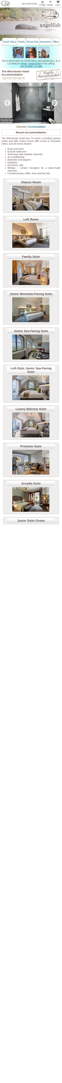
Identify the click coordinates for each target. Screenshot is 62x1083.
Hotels (21, 41)
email (24, 63)
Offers (56, 41)
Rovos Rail (33, 41)
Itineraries (45, 41)
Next (54, 103)
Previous (7, 103)
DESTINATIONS (29, 4)
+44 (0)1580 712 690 (31, 66)
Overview (21, 126)
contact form (34, 63)
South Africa (9, 41)
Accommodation (37, 126)
